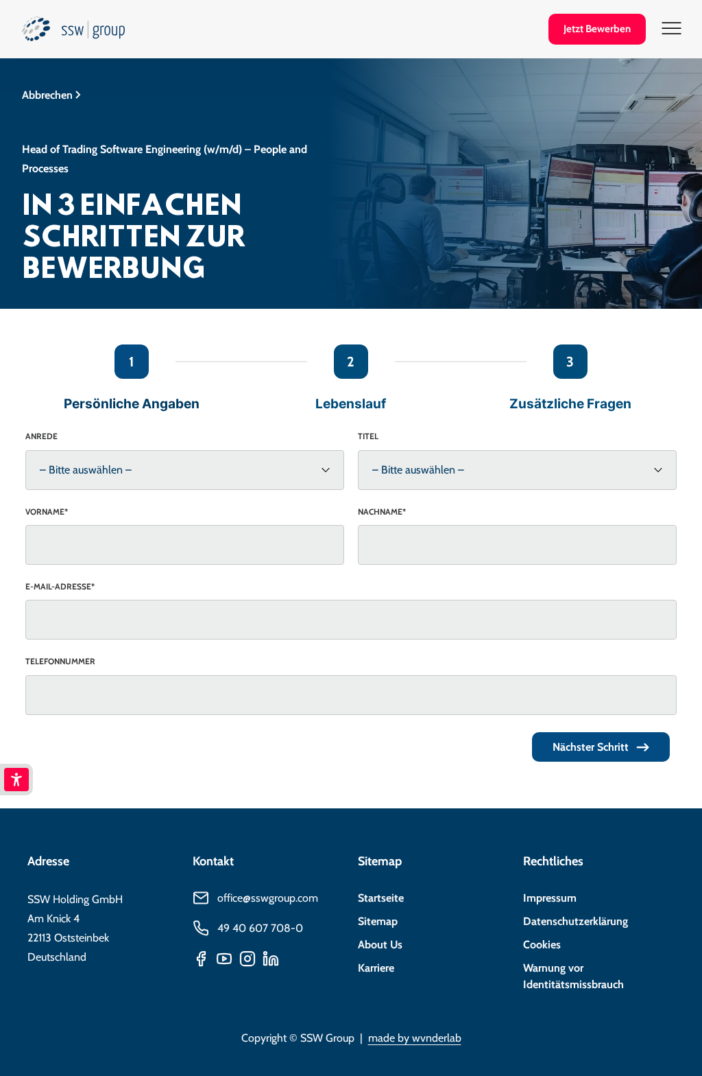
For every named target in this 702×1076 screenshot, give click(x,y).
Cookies (542, 944)
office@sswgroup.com (267, 897)
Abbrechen (47, 95)
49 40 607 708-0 (260, 928)
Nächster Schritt (591, 746)
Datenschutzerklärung (575, 921)
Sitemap (378, 921)
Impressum (550, 897)
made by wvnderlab (414, 1037)
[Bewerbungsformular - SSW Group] (73, 33)
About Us (380, 944)
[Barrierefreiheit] (16, 779)
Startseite (381, 897)
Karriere (376, 967)
